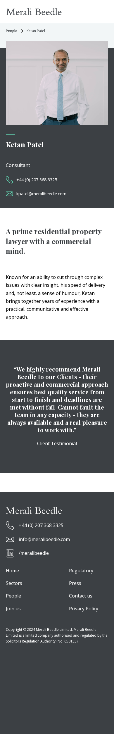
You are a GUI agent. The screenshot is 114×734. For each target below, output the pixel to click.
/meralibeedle (34, 553)
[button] (105, 12)
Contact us (80, 596)
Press (75, 583)
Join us (13, 608)
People (13, 596)
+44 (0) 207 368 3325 (36, 179)
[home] (34, 11)
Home (12, 570)
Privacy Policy (83, 608)
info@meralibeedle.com (44, 539)
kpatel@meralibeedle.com (41, 193)
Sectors (14, 583)
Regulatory (81, 570)
